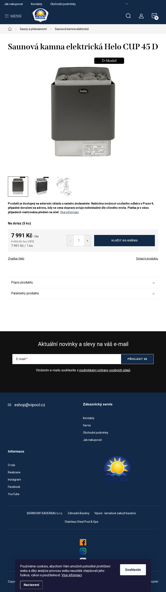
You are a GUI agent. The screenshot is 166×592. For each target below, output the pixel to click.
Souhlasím (133, 570)
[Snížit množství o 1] (70, 240)
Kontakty (36, 4)
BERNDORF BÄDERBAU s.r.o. (45, 513)
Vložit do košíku (124, 240)
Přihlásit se (137, 358)
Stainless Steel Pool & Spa (81, 521)
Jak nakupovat (13, 4)
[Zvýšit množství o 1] (87, 240)
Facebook (14, 486)
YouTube (13, 494)
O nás (11, 465)
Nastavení (31, 585)
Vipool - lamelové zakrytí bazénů (115, 513)
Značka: (16, 258)
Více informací (72, 575)
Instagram (14, 479)
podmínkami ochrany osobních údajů (104, 370)
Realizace (14, 472)
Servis (87, 425)
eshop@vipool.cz (29, 404)
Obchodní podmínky (63, 4)
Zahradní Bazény (78, 513)
